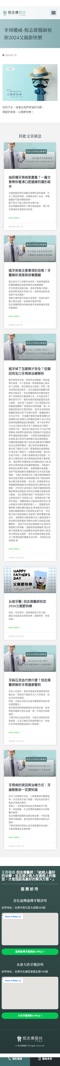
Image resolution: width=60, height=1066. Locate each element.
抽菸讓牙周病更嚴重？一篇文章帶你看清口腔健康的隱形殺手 (30, 182)
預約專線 (17, 1058)
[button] (53, 12)
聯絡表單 (47, 1058)
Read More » (14, 218)
